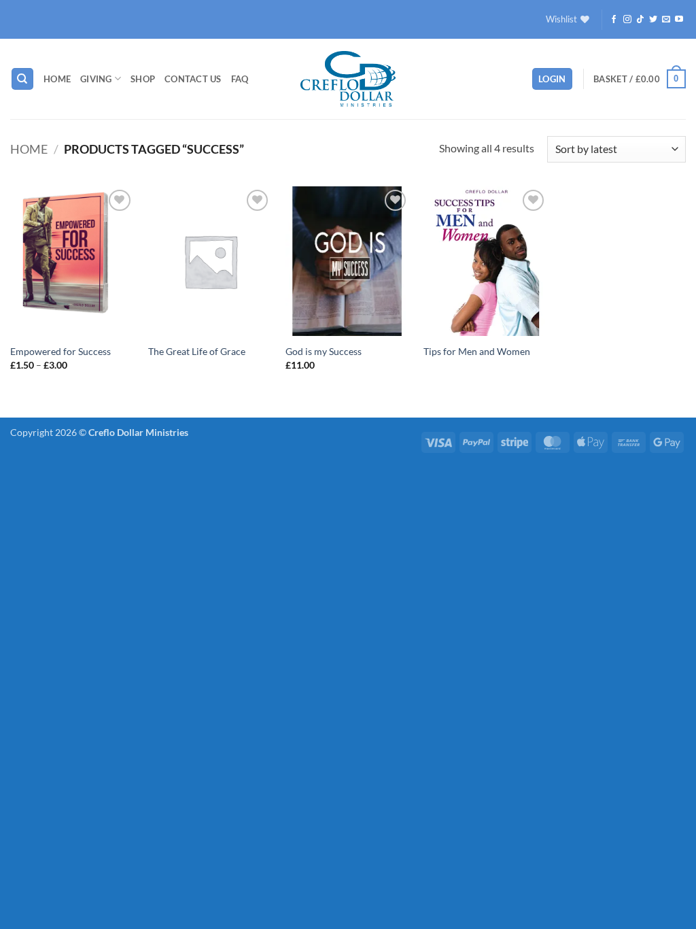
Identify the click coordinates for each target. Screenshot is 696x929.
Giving (96, 78)
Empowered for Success (60, 351)
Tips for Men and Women (476, 351)
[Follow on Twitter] (653, 19)
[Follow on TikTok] (640, 19)
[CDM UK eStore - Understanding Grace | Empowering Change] (348, 79)
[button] (552, 79)
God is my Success (323, 351)
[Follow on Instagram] (627, 19)
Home (57, 78)
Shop (142, 78)
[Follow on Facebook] (614, 19)
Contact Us (193, 78)
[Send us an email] (666, 19)
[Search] (22, 79)
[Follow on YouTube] (679, 19)
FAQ (240, 78)
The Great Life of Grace (196, 351)
